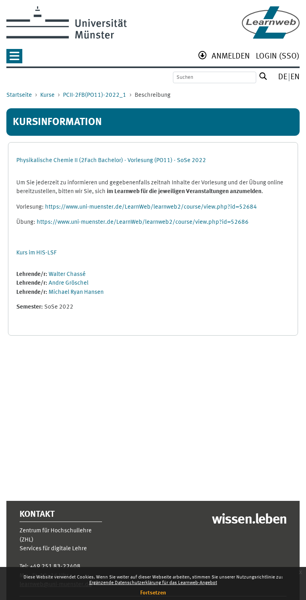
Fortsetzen (153, 593)
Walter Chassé (67, 275)
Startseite (19, 95)
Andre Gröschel (68, 283)
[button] (14, 59)
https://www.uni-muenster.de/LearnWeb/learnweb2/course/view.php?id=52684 (151, 207)
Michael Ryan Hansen (76, 292)
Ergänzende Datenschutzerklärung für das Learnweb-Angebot (153, 582)
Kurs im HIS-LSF (36, 253)
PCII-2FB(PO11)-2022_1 (94, 95)
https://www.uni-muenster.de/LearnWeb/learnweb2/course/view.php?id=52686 (143, 222)
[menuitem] (231, 57)
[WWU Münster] (66, 22)
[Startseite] (271, 22)
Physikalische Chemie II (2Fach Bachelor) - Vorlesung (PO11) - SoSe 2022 (111, 161)
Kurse (47, 95)
